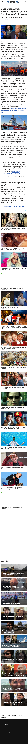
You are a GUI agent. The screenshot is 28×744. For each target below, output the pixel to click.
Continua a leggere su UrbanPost (14, 206)
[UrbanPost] (14, 2)
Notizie (13, 20)
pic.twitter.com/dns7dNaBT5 (12, 173)
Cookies (3, 717)
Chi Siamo (14, 715)
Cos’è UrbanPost (5, 715)
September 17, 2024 (8, 178)
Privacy (21, 715)
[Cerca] (25, 1)
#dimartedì (15, 172)
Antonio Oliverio (6, 20)
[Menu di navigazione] (2, 2)
